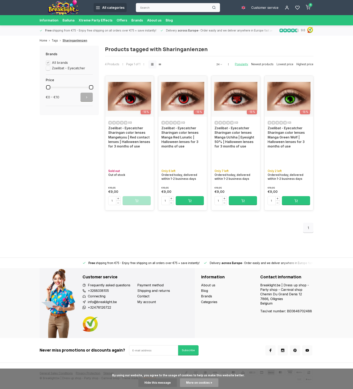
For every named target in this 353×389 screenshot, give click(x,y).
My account (146, 302)
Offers (122, 20)
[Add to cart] (190, 200)
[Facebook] (270, 350)
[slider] (48, 87)
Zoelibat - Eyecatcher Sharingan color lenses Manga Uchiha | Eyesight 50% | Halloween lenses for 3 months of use (234, 137)
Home (43, 40)
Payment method (150, 285)
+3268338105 (98, 291)
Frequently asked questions (109, 285)
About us (154, 20)
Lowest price (285, 64)
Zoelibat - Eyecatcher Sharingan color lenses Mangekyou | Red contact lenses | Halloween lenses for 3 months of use (129, 137)
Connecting (96, 296)
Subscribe (188, 350)
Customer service (264, 8)
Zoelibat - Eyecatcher (68, 68)
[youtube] (307, 350)
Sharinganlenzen (75, 40)
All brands (60, 63)
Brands (137, 20)
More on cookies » (199, 382)
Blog (169, 20)
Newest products (262, 64)
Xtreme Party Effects (96, 20)
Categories (209, 302)
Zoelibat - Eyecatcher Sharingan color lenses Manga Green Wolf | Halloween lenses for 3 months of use (286, 137)
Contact (143, 296)
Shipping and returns (153, 291)
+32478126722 (99, 307)
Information (49, 20)
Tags (55, 40)
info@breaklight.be (102, 302)
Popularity (241, 64)
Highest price (304, 64)
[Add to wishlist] (148, 82)
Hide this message (157, 382)
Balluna (69, 20)
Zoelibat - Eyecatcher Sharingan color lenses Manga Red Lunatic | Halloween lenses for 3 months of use (180, 137)
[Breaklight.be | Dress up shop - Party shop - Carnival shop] (63, 7)
